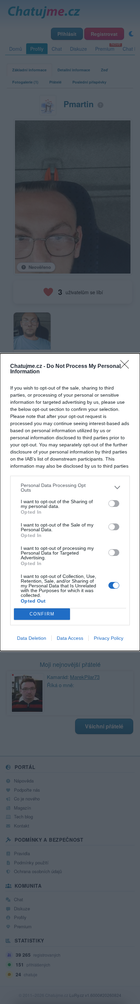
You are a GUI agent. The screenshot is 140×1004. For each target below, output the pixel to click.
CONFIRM (42, 613)
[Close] (126, 366)
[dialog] (70, 502)
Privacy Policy (108, 638)
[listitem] (70, 487)
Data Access (70, 638)
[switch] (113, 503)
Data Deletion (31, 638)
